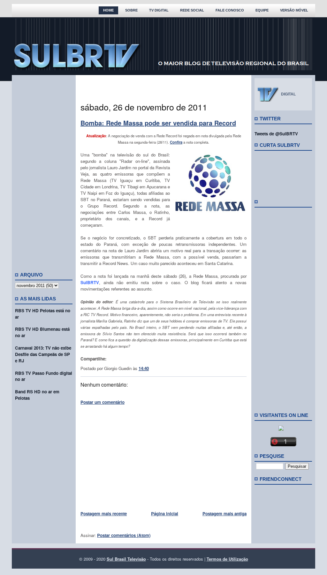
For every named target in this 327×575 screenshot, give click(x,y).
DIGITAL (288, 94)
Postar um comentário (102, 402)
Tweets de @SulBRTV (276, 134)
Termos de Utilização (227, 559)
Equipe (262, 10)
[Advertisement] (43, 171)
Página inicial (164, 514)
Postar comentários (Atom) (123, 535)
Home (108, 10)
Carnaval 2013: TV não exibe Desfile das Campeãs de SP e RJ (43, 354)
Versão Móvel (294, 10)
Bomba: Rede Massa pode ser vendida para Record (158, 122)
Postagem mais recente (103, 514)
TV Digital (159, 10)
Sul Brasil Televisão (126, 559)
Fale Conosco (230, 10)
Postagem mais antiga (224, 514)
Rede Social (192, 10)
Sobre (131, 10)
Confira (176, 142)
